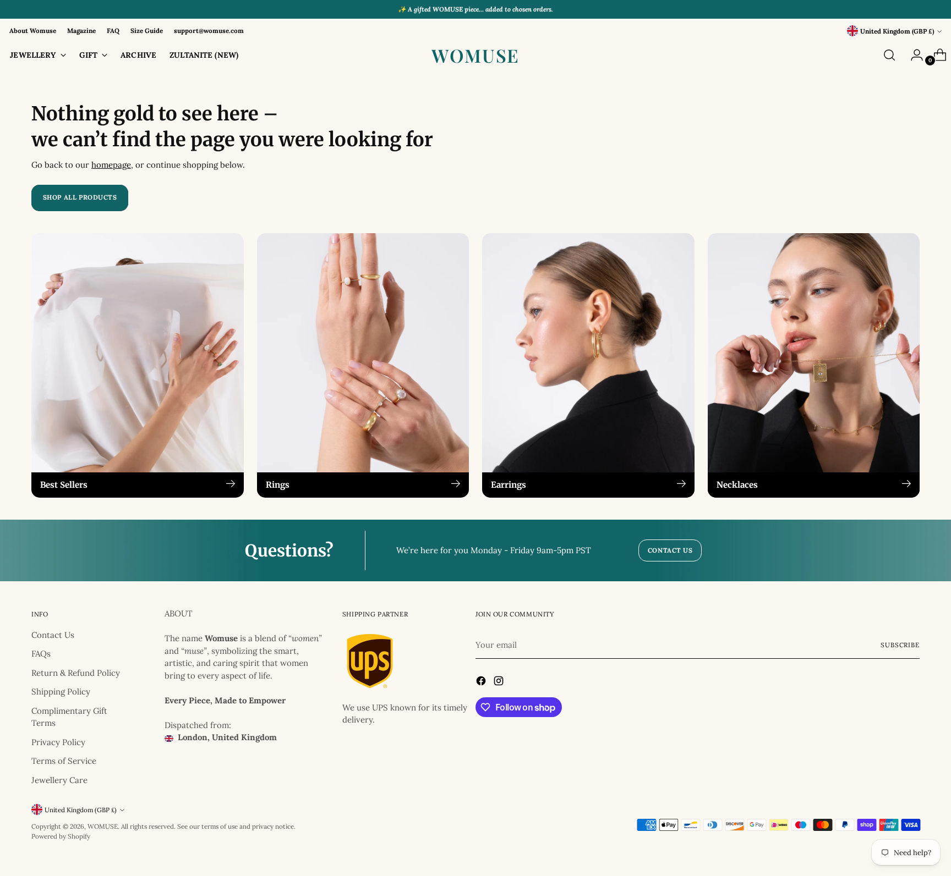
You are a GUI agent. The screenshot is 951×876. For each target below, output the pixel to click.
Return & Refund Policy (75, 673)
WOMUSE (103, 826)
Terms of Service (63, 761)
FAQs (41, 653)
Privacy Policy (58, 742)
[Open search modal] (889, 55)
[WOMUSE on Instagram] (499, 682)
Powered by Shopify (60, 836)
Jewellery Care (59, 780)
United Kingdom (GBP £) (897, 31)
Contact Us (52, 635)
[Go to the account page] (912, 55)
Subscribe (900, 645)
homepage (111, 164)
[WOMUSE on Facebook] (482, 682)
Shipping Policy (60, 691)
